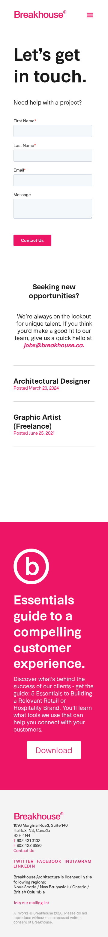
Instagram (78, 861)
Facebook (49, 861)
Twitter (24, 861)
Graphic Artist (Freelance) (37, 421)
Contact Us (24, 850)
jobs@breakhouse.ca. (54, 344)
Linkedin (24, 866)
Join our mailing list (31, 902)
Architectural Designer (52, 380)
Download (54, 750)
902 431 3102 (28, 840)
